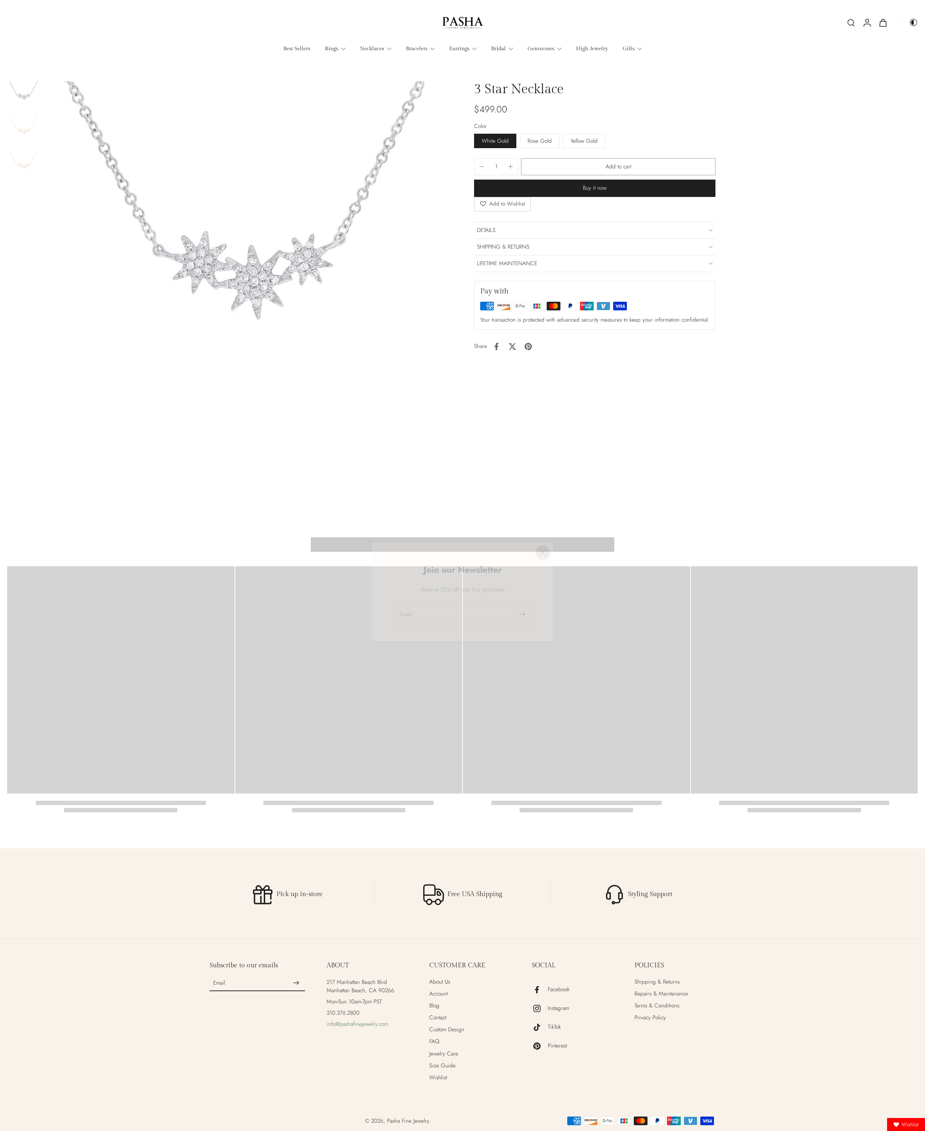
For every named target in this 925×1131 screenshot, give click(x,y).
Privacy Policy (650, 1018)
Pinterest (557, 1046)
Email (219, 983)
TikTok (554, 1027)
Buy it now (595, 188)
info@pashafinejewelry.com (357, 1024)
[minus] (481, 166)
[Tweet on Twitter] (512, 346)
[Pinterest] (540, 1046)
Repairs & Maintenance (661, 994)
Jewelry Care (443, 1054)
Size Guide (442, 1066)
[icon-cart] (883, 22)
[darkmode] (908, 22)
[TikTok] (540, 1027)
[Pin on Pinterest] (528, 346)
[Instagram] (540, 1008)
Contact (437, 1018)
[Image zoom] (247, 285)
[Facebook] (540, 990)
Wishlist (438, 1077)
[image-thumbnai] (23, 97)
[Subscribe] (296, 983)
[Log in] (867, 22)
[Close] (542, 526)
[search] (851, 22)
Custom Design (446, 1029)
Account (438, 994)
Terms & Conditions (656, 1006)
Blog (434, 1006)
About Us (439, 982)
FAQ (434, 1041)
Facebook (558, 989)
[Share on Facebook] (496, 346)
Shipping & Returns (657, 982)
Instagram (558, 1008)
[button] (618, 166)
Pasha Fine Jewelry (408, 1121)
